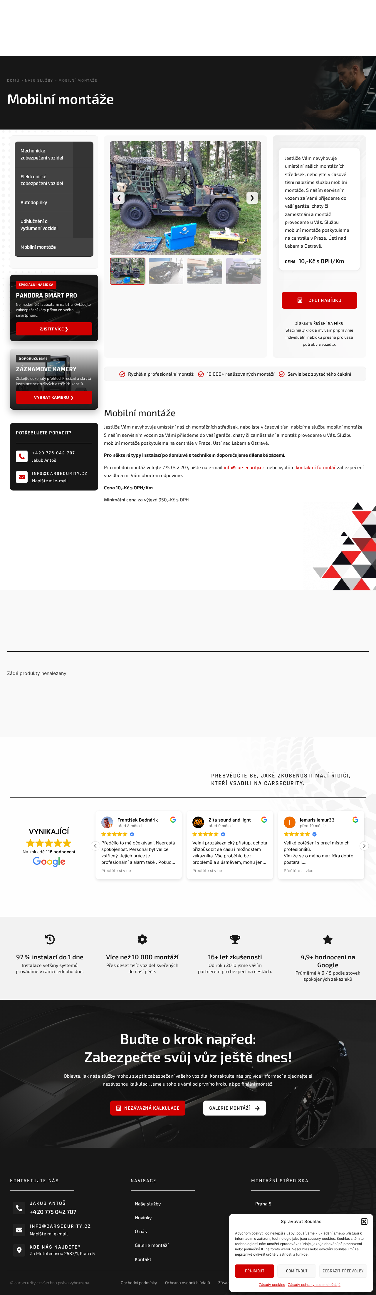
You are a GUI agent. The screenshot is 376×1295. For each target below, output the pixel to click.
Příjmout (254, 1271)
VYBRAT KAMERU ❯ (54, 397)
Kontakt (143, 1259)
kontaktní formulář (316, 467)
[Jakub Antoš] (19, 1208)
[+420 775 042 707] (22, 456)
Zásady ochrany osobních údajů (314, 1284)
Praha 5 (263, 1203)
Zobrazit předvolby (343, 1271)
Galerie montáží (152, 1245)
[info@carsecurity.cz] (22, 477)
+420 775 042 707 (53, 453)
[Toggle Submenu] (83, 154)
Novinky (143, 1217)
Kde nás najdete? (55, 1247)
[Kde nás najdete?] (19, 1250)
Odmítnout (297, 1271)
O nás (141, 1231)
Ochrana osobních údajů (187, 1282)
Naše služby (39, 80)
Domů (13, 80)
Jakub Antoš (48, 1203)
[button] (364, 1222)
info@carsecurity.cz (60, 474)
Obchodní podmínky (139, 1282)
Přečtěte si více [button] (116, 870)
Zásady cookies (272, 1284)
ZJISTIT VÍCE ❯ (54, 328)
